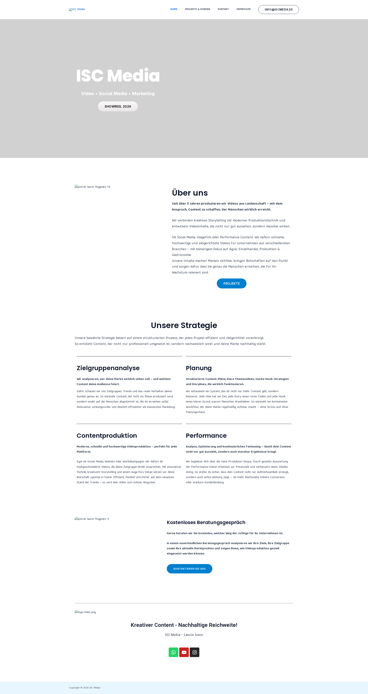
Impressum (244, 9)
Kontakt (223, 9)
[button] (278, 9)
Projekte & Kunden (197, 9)
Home (173, 9)
